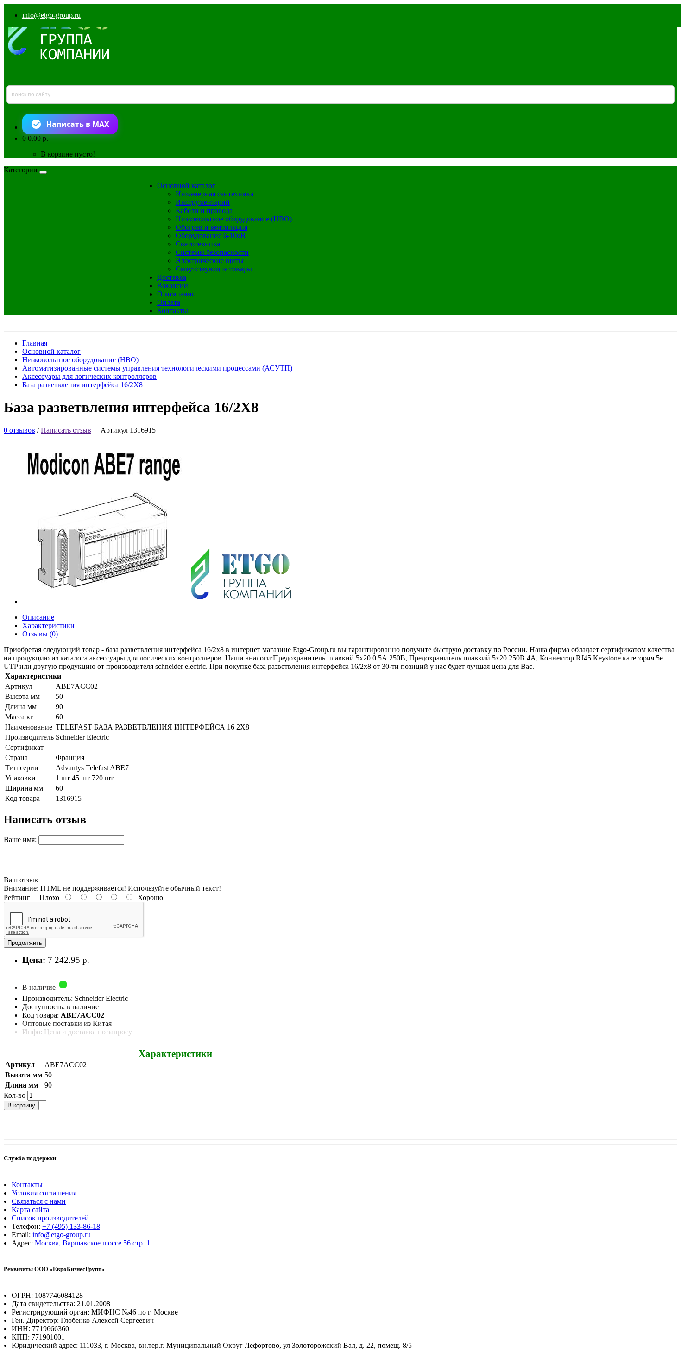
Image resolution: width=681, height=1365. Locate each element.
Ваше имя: (20, 839)
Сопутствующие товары (214, 269)
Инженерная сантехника (214, 194)
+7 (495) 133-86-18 (71, 1226)
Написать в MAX (77, 124)
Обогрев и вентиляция (211, 227)
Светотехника (198, 244)
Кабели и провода (204, 210)
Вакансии (172, 285)
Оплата (168, 302)
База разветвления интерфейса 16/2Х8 (82, 385)
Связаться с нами (39, 1201)
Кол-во (14, 1095)
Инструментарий (203, 202)
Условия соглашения (44, 1193)
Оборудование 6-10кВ (211, 235)
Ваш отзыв (21, 880)
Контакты (172, 311)
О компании (176, 294)
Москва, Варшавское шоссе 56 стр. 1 (92, 1243)
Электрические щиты (210, 260)
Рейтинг (17, 897)
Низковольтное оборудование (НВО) (234, 219)
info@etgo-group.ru (51, 15)
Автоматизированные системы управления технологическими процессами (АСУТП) (157, 368)
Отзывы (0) (40, 634)
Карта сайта (30, 1210)
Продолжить (24, 942)
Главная (34, 343)
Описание (38, 617)
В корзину (21, 1105)
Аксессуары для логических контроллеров (89, 376)
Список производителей (50, 1218)
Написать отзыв (66, 430)
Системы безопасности (212, 252)
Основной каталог (186, 185)
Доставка (171, 277)
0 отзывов (19, 430)
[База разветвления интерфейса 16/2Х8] (164, 601)
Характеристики (48, 625)
